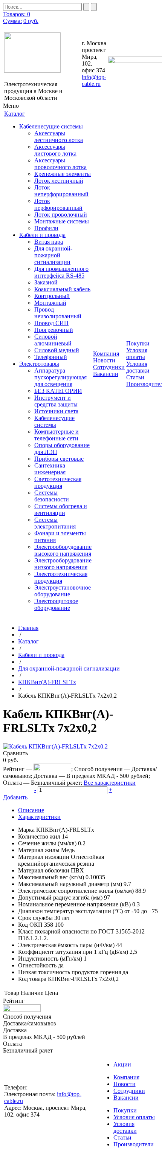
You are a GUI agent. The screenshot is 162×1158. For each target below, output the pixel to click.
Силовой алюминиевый (53, 340)
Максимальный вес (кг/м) (51, 877)
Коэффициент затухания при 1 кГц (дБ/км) (73, 952)
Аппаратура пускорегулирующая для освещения (60, 377)
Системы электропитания (55, 523)
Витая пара (48, 241)
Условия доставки (138, 367)
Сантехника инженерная (50, 468)
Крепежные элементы (62, 174)
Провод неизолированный (57, 312)
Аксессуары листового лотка (55, 150)
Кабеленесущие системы (51, 126)
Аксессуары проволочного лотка (60, 163)
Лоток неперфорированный (61, 190)
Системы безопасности (51, 496)
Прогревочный (53, 330)
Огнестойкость (37, 965)
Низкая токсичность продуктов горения (69, 972)
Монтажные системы (61, 221)
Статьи (135, 377)
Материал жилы (39, 850)
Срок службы (35, 918)
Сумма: (12, 21)
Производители (133, 1144)
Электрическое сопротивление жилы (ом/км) (76, 891)
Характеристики (39, 817)
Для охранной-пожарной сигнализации (53, 255)
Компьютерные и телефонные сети (56, 435)
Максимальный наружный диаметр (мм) (70, 884)
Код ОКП (30, 924)
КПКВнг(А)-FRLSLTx (47, 682)
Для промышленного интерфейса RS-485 (61, 272)
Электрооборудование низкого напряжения (63, 563)
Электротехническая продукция (60, 577)
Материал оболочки (43, 870)
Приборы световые (59, 458)
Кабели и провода (42, 235)
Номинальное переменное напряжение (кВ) (74, 904)
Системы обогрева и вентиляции (60, 509)
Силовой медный (56, 350)
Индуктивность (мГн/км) (50, 958)
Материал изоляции (43, 857)
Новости (104, 360)
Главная (28, 628)
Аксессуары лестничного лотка (58, 136)
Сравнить (15, 753)
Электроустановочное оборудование (62, 590)
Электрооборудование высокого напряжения (63, 550)
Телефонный (50, 357)
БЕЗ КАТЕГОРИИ (58, 391)
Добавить (15, 797)
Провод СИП (51, 323)
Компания (126, 1077)
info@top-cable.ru (94, 80)
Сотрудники (109, 367)
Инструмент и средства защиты (56, 401)
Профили (46, 228)
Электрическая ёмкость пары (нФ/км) (66, 945)
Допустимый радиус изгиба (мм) (60, 897)
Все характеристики (110, 782)
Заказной (46, 282)
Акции (122, 1064)
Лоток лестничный (58, 180)
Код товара (32, 979)
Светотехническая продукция (57, 482)
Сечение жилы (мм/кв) (47, 843)
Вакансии (105, 374)
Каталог (28, 641)
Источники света (56, 411)
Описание (31, 810)
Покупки (125, 1110)
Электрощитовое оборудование (56, 604)
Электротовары (39, 364)
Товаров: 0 (16, 14)
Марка (26, 829)
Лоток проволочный (60, 214)
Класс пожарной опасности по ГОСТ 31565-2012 (81, 931)
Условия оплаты (136, 353)
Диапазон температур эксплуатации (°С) (70, 911)
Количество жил (39, 836)
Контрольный (52, 296)
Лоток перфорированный (58, 204)
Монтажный (50, 302)
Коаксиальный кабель (62, 289)
